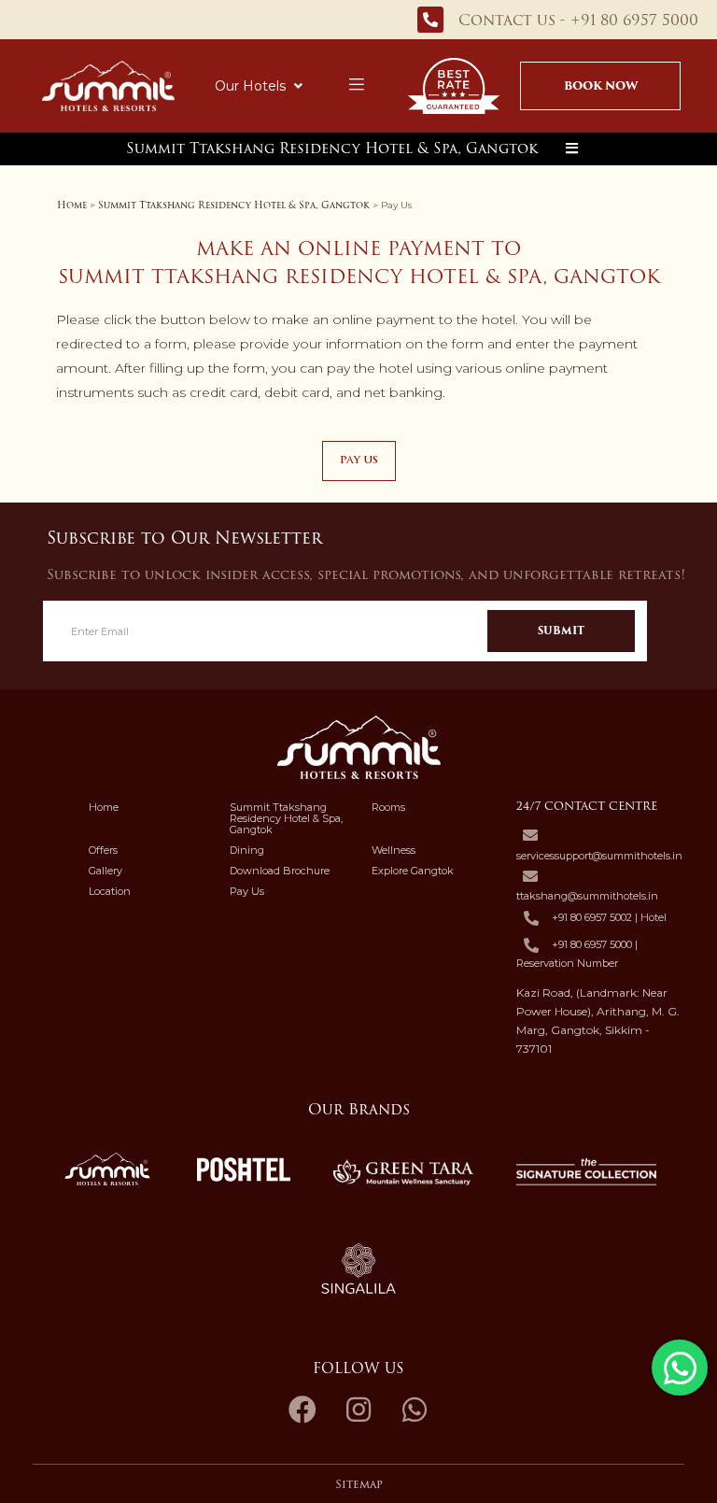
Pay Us (247, 891)
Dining (247, 850)
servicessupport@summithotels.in (599, 855)
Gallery (105, 870)
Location (110, 891)
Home (72, 205)
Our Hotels (250, 86)
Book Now (601, 85)
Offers (103, 850)
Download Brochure (280, 870)
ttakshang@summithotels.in (587, 895)
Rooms (388, 807)
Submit (561, 630)
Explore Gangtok (413, 870)
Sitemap (359, 1484)
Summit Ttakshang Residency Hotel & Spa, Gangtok (332, 148)
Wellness (393, 850)
